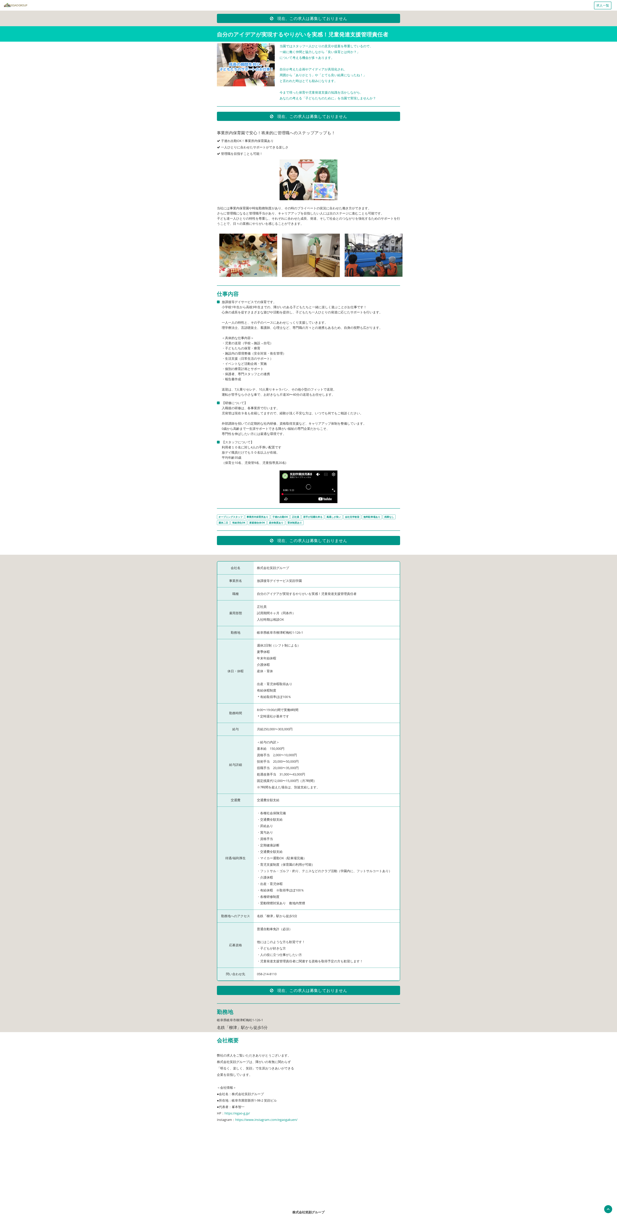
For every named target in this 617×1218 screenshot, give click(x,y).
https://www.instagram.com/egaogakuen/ (266, 1120)
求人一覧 (602, 5)
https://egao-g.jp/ (237, 1113)
